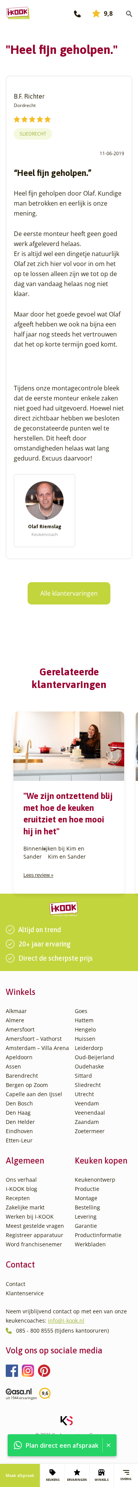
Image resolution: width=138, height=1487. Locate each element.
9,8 (108, 13)
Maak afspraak (20, 1475)
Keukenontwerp (95, 1179)
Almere (15, 1020)
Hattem (84, 1020)
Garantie (86, 1225)
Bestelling (87, 1207)
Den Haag (18, 1112)
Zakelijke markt (25, 1207)
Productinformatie (98, 1235)
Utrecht (84, 1094)
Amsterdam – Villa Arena (37, 1048)
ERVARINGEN (77, 1479)
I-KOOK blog (21, 1188)
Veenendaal (90, 1112)
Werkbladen (90, 1244)
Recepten (18, 1198)
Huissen (85, 1038)
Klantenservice (25, 1293)
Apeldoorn (19, 1057)
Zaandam (87, 1121)
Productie (87, 1188)
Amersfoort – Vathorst (34, 1038)
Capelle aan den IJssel (34, 1094)
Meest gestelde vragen (35, 1225)
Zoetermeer (90, 1131)
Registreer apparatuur (34, 1235)
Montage (86, 1198)
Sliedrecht (33, 134)
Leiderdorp (89, 1048)
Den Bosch (19, 1103)
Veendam (87, 1103)
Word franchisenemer (34, 1244)
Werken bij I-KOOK (30, 1216)
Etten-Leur (19, 1140)
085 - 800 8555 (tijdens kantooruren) (62, 1330)
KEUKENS (52, 1479)
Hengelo (85, 1029)
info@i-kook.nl (66, 1320)
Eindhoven (19, 1131)
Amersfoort (20, 1029)
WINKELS (101, 1479)
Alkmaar (16, 1011)
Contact (15, 1284)
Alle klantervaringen (69, 593)
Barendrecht (22, 1075)
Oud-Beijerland (94, 1057)
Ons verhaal (21, 1179)
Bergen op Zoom (27, 1084)
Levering (86, 1216)
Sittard (83, 1075)
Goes (81, 1011)
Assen (13, 1066)
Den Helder (20, 1121)
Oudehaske (89, 1066)
